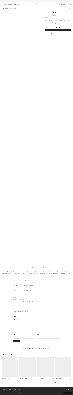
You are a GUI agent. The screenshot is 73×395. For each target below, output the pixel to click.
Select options (67, 375)
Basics (41, 348)
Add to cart (58, 30)
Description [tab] (28, 267)
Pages (15, 4)
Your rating (15, 314)
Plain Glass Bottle (23, 378)
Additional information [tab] (37, 267)
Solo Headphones (58, 378)
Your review (16, 319)
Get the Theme (68, 392)
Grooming (48, 348)
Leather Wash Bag (5, 378)
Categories (10, 4)
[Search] (61, 4)
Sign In (64, 4)
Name (14, 334)
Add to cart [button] (15, 375)
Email (38, 334)
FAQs (10, 389)
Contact (20, 389)
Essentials (6, 8)
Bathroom (44, 348)
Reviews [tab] (45, 267)
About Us (3, 389)
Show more (3, 380)
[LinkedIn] (70, 389)
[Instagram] (70, 1)
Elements (19, 4)
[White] (57, 382)
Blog (7, 389)
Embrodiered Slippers (41, 378)
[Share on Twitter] (49, 33)
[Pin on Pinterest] (51, 33)
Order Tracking (14, 389)
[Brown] (55, 382)
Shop (5, 4)
